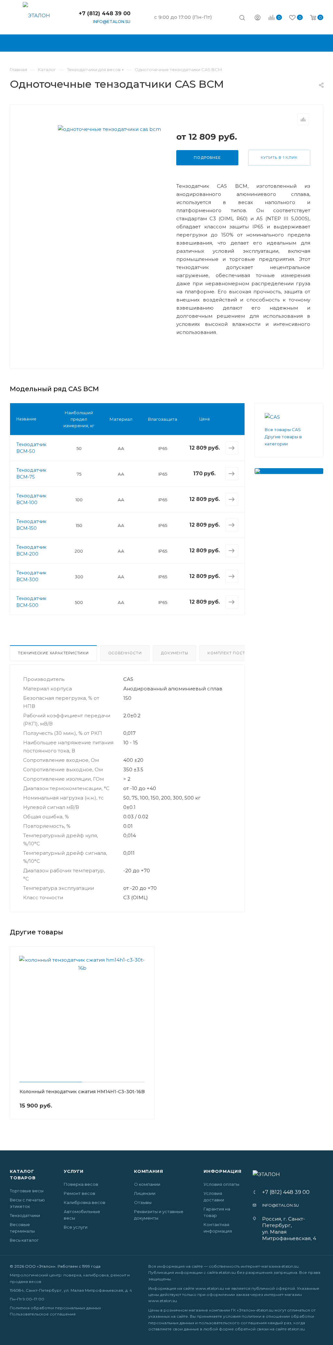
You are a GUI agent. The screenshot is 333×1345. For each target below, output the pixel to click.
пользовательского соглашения (233, 1322)
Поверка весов (81, 1184)
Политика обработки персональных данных (55, 1307)
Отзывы (143, 1202)
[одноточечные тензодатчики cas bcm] (109, 129)
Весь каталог (24, 1240)
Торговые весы (27, 1190)
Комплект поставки (232, 653)
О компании (147, 1184)
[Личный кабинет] (257, 18)
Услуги (74, 1171)
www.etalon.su (209, 1288)
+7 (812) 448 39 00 (104, 13)
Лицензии (144, 1193)
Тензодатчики (25, 1215)
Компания (148, 1171)
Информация (223, 1171)
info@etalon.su (111, 21)
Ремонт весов (79, 1193)
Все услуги (75, 1227)
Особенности (125, 653)
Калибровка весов (84, 1202)
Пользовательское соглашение (43, 1314)
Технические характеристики (53, 653)
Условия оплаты (221, 1184)
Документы (174, 653)
